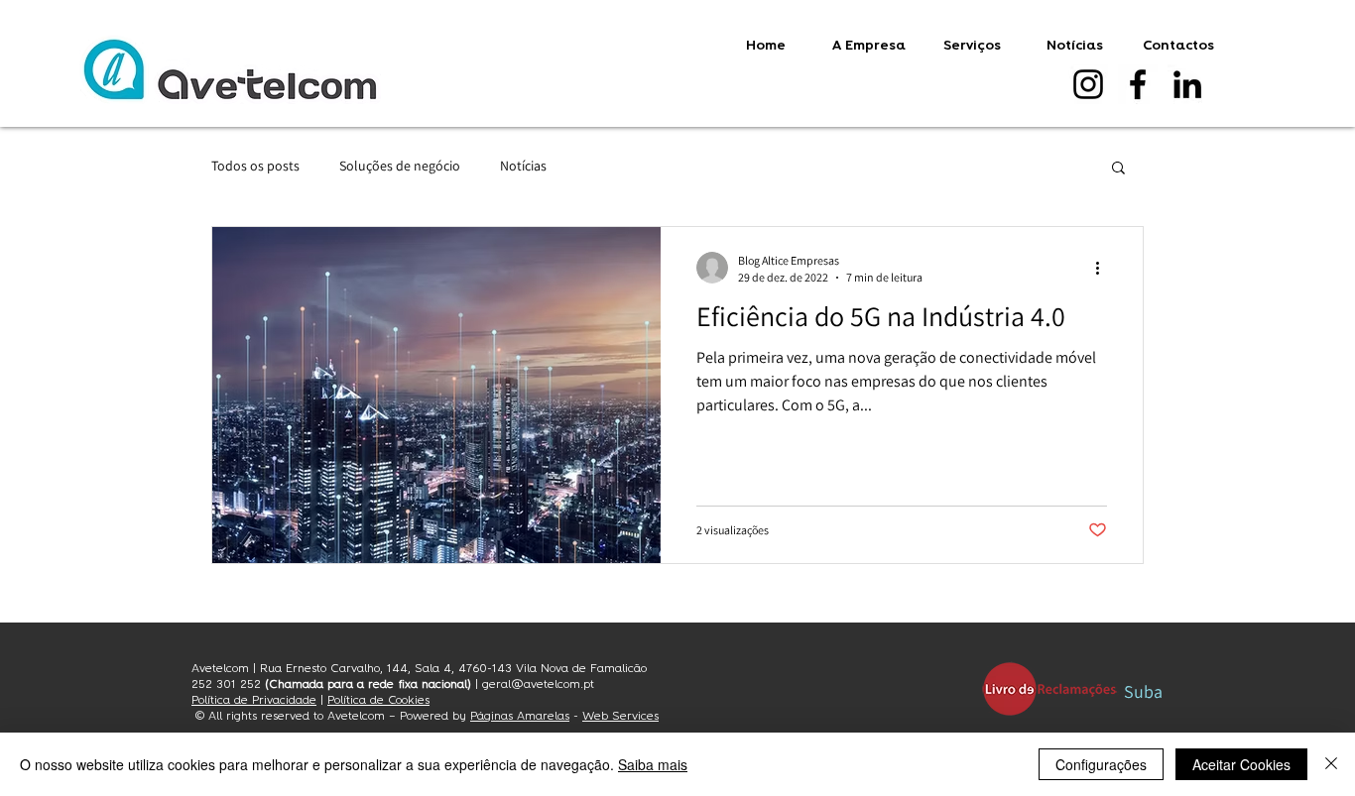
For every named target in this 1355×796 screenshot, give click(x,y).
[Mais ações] (1104, 268)
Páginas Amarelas (519, 716)
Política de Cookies (378, 700)
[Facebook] (1138, 84)
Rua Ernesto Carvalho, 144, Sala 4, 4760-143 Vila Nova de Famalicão (453, 668)
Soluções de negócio (399, 165)
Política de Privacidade (253, 700)
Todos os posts (255, 165)
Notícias (523, 165)
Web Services (620, 716)
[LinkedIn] (1187, 84)
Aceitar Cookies (1241, 764)
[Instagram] (1088, 84)
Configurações (1101, 764)
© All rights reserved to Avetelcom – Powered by (330, 716)
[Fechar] (1331, 764)
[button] (1118, 169)
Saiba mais (652, 764)
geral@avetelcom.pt (538, 684)
